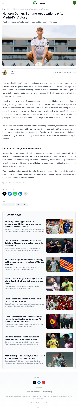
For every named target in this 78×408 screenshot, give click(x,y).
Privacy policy (47, 392)
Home (4, 9)
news (10, 9)
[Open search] (74, 3)
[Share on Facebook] (10, 194)
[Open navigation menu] (3, 3)
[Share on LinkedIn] (20, 194)
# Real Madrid (21, 205)
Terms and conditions (33, 392)
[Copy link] (26, 194)
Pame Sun (12, 71)
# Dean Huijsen (9, 205)
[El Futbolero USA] (39, 3)
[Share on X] (4, 194)
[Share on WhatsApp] (15, 194)
